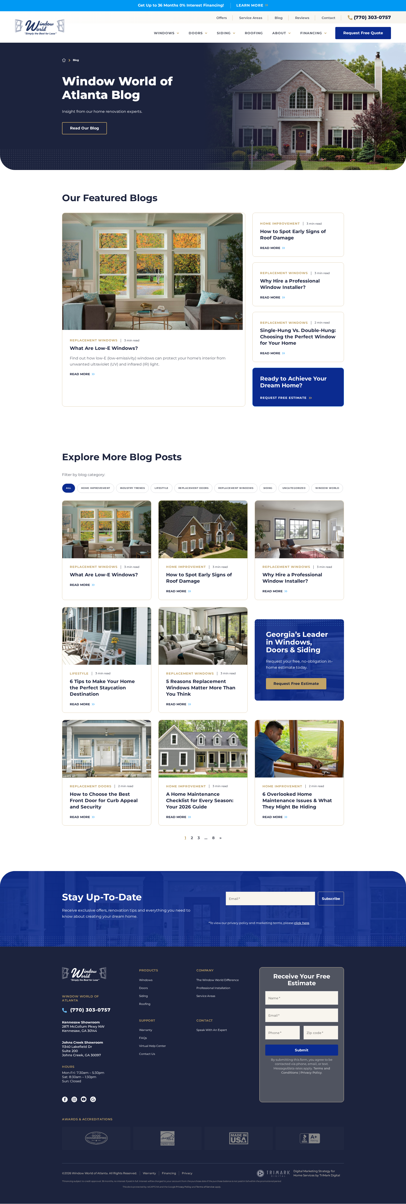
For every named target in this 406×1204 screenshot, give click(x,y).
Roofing (254, 33)
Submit (301, 1050)
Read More (80, 374)
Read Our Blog (84, 128)
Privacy (187, 1173)
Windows (164, 33)
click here (301, 923)
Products (148, 970)
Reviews (302, 18)
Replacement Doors (193, 488)
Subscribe (331, 898)
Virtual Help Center (152, 1046)
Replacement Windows (236, 488)
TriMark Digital (330, 1175)
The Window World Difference (217, 980)
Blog (279, 18)
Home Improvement (95, 488)
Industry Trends (132, 488)
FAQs (143, 1038)
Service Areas (250, 18)
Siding (224, 33)
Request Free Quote (363, 33)
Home (64, 60)
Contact (328, 18)
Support (147, 1020)
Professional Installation (213, 988)
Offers (221, 18)
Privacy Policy (311, 1072)
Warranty (145, 1030)
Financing (311, 33)
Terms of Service (205, 1187)
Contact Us (147, 1054)
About (279, 33)
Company (205, 970)
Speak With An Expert (211, 1030)
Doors (196, 33)
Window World (327, 488)
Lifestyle (161, 488)
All (68, 488)
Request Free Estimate (296, 684)
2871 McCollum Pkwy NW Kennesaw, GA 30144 (83, 1026)
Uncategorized (294, 488)
